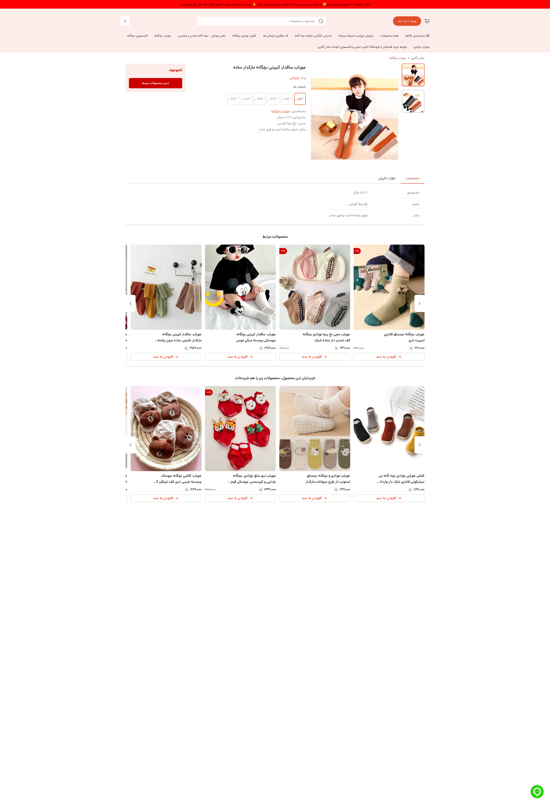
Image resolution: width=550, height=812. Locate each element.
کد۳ (273, 99)
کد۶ (233, 99)
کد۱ (300, 99)
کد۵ (246, 99)
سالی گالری (418, 58)
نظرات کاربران (387, 178)
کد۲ (286, 99)
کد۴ (260, 99)
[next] (130, 303)
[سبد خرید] (427, 21)
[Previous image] (317, 116)
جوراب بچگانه (398, 58)
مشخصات (412, 178)
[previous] (419, 303)
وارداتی (294, 77)
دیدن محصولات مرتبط (155, 83)
